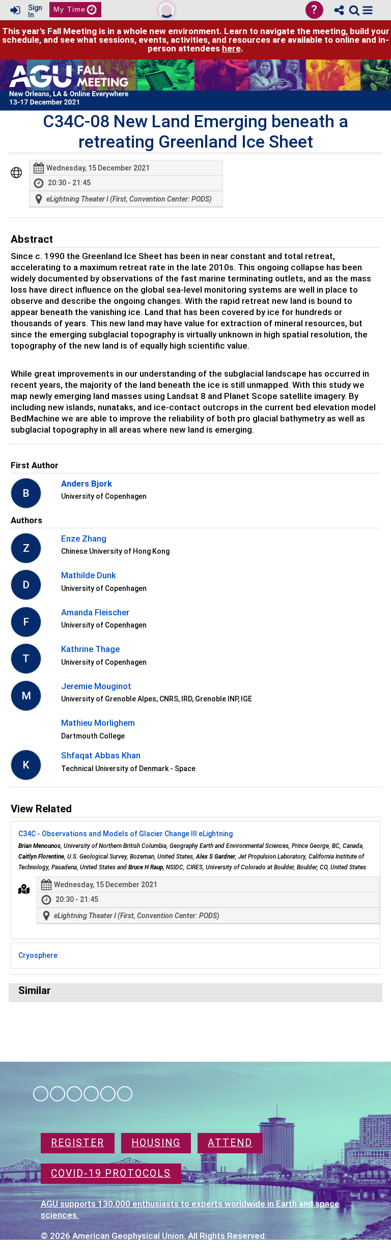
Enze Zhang (83, 538)
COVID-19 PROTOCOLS (111, 1173)
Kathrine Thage (90, 649)
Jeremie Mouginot (96, 686)
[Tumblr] (91, 1093)
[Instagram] (57, 1093)
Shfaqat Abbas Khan (101, 755)
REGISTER (77, 1143)
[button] (367, 10)
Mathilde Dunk (88, 575)
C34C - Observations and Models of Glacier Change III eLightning (125, 834)
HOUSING (156, 1143)
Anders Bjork (86, 483)
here (231, 48)
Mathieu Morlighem (98, 723)
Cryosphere (38, 955)
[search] (354, 9)
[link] (354, 10)
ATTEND (230, 1143)
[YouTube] (124, 1093)
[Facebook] (40, 1093)
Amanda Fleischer (95, 612)
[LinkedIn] (74, 1093)
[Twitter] (108, 1093)
